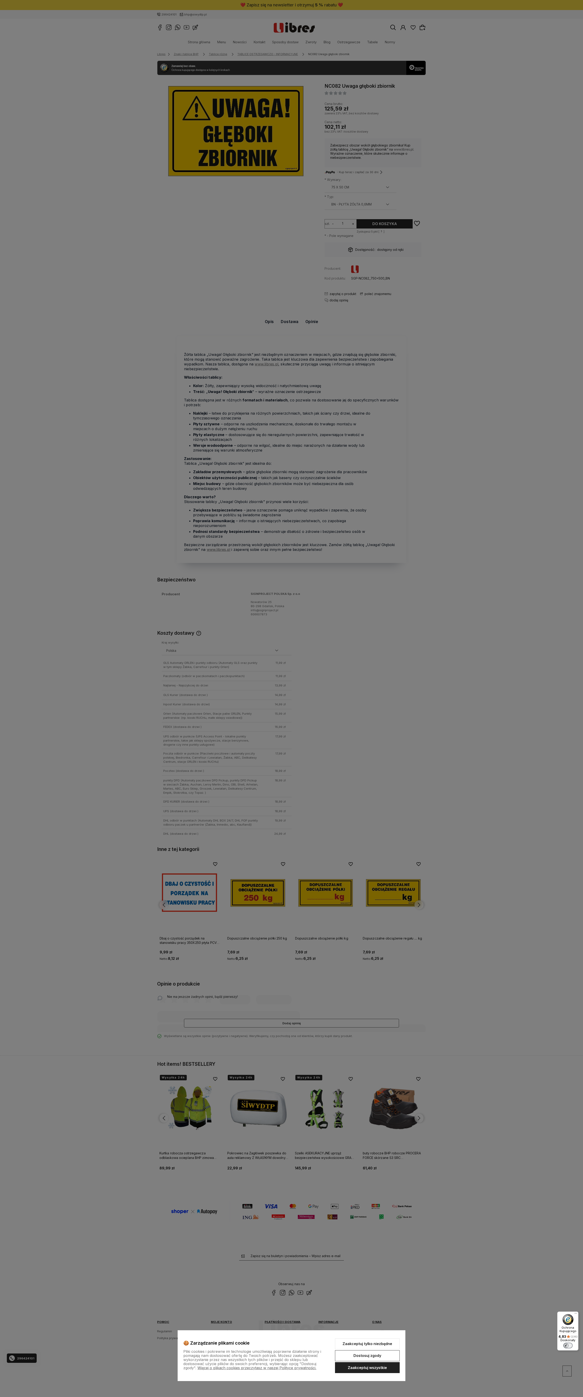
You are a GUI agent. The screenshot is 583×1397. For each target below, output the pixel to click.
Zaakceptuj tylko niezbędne (367, 1343)
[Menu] (575, 1314)
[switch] (568, 1345)
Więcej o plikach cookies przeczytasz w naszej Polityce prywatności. (256, 1368)
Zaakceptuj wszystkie (367, 1367)
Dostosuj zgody (367, 1355)
